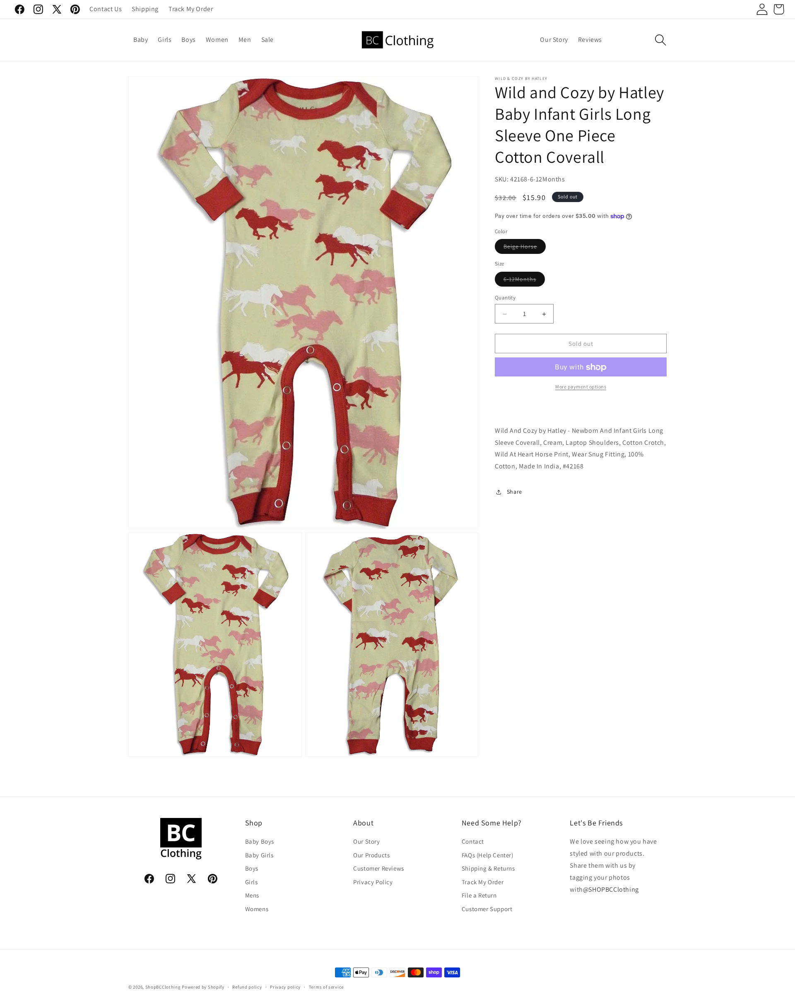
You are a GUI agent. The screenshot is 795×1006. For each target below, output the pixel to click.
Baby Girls (259, 855)
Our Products (371, 855)
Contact (473, 842)
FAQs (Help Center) (487, 855)
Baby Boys (259, 842)
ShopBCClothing (163, 987)
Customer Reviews (378, 869)
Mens (252, 896)
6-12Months (524, 281)
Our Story (366, 842)
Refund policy (247, 986)
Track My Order (483, 882)
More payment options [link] (580, 387)
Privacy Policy (373, 882)
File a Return (479, 896)
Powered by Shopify (203, 987)
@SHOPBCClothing (611, 889)
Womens (257, 909)
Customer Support (487, 909)
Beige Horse (525, 248)
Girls (251, 882)
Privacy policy (285, 986)
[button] (661, 40)
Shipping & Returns (488, 869)
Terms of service (326, 986)
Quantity (505, 297)
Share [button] (514, 492)
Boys (251, 869)
